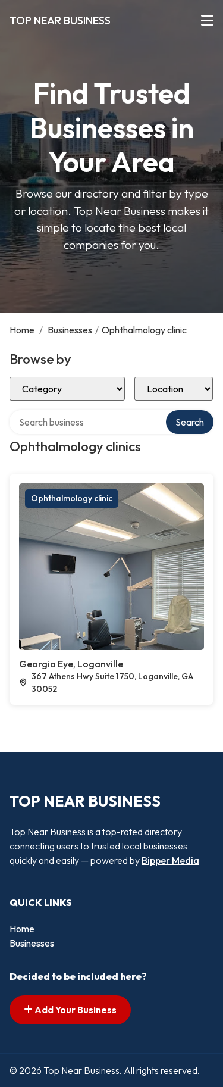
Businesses (70, 330)
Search (189, 422)
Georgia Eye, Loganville (71, 664)
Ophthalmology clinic (71, 498)
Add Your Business (75, 1010)
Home (22, 330)
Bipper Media (170, 860)
